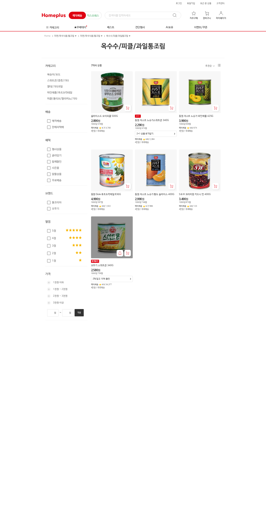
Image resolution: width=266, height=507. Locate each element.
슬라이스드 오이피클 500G (104, 116)
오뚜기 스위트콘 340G (102, 265)
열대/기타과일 (55, 86)
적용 (79, 313)
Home (47, 36)
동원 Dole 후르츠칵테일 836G (106, 194)
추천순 (208, 66)
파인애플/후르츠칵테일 (59, 92)
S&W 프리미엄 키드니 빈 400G (195, 194)
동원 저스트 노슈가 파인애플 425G (196, 116)
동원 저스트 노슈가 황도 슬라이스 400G (154, 194)
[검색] (176, 15)
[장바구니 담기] (127, 108)
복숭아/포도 (53, 74)
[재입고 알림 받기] (120, 253)
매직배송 (77, 15)
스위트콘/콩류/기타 (58, 80)
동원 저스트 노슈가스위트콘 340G (152, 120)
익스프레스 (93, 15)
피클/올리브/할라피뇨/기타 (62, 98)
